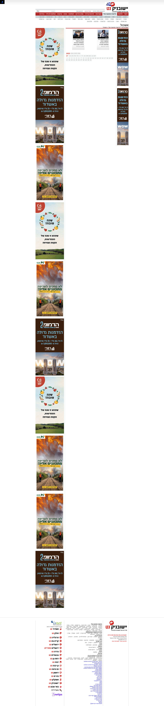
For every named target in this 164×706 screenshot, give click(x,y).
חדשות (120, 14)
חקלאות (71, 14)
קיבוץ (100, 683)
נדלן (86, 642)
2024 (72, 53)
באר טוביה (67, 19)
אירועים (86, 640)
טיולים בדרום (98, 675)
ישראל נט (99, 693)
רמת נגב (119, 16)
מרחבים (96, 21)
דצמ (95, 55)
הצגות (95, 636)
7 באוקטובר (99, 679)
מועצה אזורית (98, 684)
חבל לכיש (60, 19)
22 (69, 60)
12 (93, 58)
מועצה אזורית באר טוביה (96, 688)
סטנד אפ (90, 636)
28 (83, 60)
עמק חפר (80, 19)
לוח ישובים (99, 641)
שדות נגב (89, 21)
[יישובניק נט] (115, 630)
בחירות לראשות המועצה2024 (94, 632)
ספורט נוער (99, 649)
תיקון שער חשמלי (98, 666)
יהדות (100, 659)
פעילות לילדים (83, 636)
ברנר (65, 16)
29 (86, 60)
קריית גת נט (99, 700)
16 (102, 58)
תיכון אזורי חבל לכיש (97, 662)
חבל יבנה (41, 16)
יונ (79, 55)
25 (76, 60)
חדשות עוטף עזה (98, 685)
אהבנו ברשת (77, 658)
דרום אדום (99, 656)
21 (67, 60)
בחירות (41, 14)
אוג (84, 55)
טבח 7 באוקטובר (98, 680)
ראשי (126, 14)
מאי (77, 55)
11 (90, 58)
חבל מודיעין (50, 16)
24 (74, 60)
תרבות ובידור (89, 14)
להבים (125, 16)
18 (107, 58)
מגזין (100, 643)
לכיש (78, 633)
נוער (101, 639)
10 (88, 58)
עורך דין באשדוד (98, 699)
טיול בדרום (99, 677)
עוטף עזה (98, 14)
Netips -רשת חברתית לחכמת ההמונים (93, 668)
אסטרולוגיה (88, 645)
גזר (55, 16)
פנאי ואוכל (80, 659)
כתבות (100, 636)
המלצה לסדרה (98, 670)
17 (105, 58)
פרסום (100, 702)
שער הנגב (48, 19)
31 (90, 60)
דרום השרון (118, 19)
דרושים (96, 642)
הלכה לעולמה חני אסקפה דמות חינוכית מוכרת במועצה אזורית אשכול (103, 43)
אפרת (125, 19)
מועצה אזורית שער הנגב (96, 691)
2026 (79, 53)
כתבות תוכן (80, 640)
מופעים (76, 636)
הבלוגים (95, 659)
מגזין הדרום (79, 14)
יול (82, 55)
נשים (65, 14)
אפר (75, 55)
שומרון (112, 19)
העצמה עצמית (98, 672)
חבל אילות (107, 16)
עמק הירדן (86, 16)
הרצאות (71, 636)
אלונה (93, 19)
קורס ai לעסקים (91, 656)
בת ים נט (100, 694)
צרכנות (59, 14)
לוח (75, 659)
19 (109, 58)
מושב (100, 682)
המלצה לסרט (98, 669)
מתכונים (95, 645)
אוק (90, 55)
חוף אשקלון (124, 21)
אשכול (74, 19)
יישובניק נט (125, 27)
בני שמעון (41, 19)
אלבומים (92, 640)
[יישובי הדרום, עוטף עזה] (117, 12)
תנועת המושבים (98, 663)
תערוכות (100, 638)
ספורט (100, 648)
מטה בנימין (79, 16)
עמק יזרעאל (100, 19)
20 (112, 58)
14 (98, 58)
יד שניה (90, 642)
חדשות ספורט (91, 649)
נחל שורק (102, 21)
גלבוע (100, 16)
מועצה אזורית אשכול (97, 687)
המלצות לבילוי (51, 14)
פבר (70, 55)
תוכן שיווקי (99, 654)
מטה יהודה (71, 16)
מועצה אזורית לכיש (97, 690)
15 (100, 58)
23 (71, 60)
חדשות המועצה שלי (109, 14)
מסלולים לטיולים (98, 674)
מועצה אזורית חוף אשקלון (95, 686)
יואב (55, 19)
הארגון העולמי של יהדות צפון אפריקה (93, 667)
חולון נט (100, 701)
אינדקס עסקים (88, 659)
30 (88, 60)
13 (95, 58)
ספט (87, 55)
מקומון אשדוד (98, 692)
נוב (92, 55)
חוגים (100, 642)
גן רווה (60, 16)
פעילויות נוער (99, 640)
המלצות (95, 652)
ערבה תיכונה (110, 21)
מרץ (72, 55)
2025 (75, 53)
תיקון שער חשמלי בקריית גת (95, 695)
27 (81, 60)
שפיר (117, 21)
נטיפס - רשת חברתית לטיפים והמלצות (93, 661)
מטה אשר (87, 19)
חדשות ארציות (92, 647)
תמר (113, 16)
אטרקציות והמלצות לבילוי (95, 655)
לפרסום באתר (79, 11)
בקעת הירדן (94, 16)
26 (79, 60)
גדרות (106, 19)
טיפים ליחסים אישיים (97, 671)
